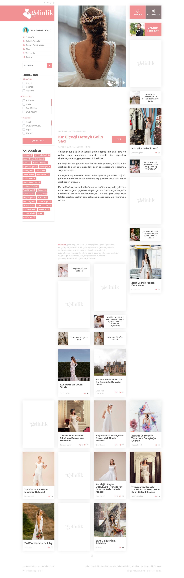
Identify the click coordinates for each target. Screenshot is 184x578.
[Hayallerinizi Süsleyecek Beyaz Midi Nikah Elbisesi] (110, 424)
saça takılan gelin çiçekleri (70, 253)
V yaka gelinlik (44, 209)
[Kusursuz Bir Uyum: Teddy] (74, 373)
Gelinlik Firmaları (33, 41)
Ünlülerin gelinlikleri (30, 186)
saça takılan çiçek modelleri (92, 250)
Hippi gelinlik (42, 194)
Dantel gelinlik (45, 167)
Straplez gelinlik (29, 198)
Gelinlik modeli (28, 194)
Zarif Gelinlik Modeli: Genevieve (143, 284)
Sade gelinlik (28, 159)
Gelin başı (27, 163)
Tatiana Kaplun (137, 153)
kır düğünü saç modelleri (94, 253)
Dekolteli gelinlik (42, 174)
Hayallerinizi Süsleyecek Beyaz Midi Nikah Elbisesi (110, 438)
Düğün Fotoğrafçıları (35, 45)
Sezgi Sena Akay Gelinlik (79, 270)
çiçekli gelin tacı (107, 245)
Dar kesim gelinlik (44, 202)
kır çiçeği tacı (92, 245)
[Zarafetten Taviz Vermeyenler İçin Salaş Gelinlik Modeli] (135, 235)
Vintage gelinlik (29, 213)
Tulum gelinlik (28, 174)
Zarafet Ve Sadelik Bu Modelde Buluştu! (36, 490)
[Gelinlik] (38, 13)
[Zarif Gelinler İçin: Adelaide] (110, 527)
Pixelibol (148, 571)
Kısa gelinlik (42, 190)
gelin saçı (71, 245)
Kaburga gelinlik (29, 178)
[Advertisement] (92, 110)
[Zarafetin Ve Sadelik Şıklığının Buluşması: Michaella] (74, 424)
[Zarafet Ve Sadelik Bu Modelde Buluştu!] (38, 475)
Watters (99, 547)
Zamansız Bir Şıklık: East (79, 339)
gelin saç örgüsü (106, 247)
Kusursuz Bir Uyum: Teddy (71, 386)
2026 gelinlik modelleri (119, 566)
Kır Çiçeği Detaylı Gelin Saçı (80, 139)
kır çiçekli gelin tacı (89, 247)
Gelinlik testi (39, 159)
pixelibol (39, 571)
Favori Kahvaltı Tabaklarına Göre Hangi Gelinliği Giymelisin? (150, 165)
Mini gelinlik (27, 155)
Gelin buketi (40, 171)
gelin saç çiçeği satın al (68, 250)
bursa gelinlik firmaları (151, 566)
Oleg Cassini (100, 445)
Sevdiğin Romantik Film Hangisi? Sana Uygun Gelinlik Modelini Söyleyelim (115, 321)
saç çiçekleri (112, 253)
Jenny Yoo (28, 547)
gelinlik (88, 566)
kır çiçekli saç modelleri (95, 256)
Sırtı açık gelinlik (29, 202)
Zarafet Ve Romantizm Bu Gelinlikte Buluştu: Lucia (109, 382)
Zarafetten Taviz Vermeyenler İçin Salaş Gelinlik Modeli (150, 234)
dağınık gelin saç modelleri (70, 256)
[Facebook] (44, 3)
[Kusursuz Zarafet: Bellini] (99, 340)
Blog (27, 49)
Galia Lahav (65, 393)
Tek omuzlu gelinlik (40, 163)
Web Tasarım (28, 571)
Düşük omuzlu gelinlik (31, 182)
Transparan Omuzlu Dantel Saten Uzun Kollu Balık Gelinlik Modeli (145, 489)
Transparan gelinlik (44, 205)
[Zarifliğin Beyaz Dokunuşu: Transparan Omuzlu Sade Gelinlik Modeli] (110, 475)
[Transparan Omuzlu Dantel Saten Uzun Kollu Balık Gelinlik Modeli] (145, 475)
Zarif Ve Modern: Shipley (38, 543)
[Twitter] (47, 3)
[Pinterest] (53, 3)
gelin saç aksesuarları (67, 258)
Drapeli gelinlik (28, 205)
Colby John (135, 290)
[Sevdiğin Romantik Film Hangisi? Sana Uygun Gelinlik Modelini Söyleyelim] (99, 321)
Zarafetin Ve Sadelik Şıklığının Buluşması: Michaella (72, 438)
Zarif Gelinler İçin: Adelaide (106, 542)
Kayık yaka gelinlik (30, 167)
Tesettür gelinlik (29, 190)
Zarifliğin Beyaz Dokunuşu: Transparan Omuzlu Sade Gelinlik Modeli (109, 488)
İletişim (28, 57)
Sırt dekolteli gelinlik (42, 155)
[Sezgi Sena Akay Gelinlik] (63, 271)
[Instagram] (50, 3)
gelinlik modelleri (101, 566)
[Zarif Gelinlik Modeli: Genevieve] (145, 269)
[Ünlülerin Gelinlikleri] (136, 29)
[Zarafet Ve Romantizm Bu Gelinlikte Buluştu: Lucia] (110, 373)
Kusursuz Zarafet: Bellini (115, 338)
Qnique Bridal (136, 445)
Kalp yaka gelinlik (29, 209)
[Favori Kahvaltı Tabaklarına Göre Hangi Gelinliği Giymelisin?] (135, 167)
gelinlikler (135, 566)
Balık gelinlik (42, 198)
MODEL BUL (38, 141)
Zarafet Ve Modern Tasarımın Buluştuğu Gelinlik (143, 438)
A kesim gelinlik (29, 217)
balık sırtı (81, 245)
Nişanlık (40, 213)
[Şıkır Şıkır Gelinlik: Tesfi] (145, 132)
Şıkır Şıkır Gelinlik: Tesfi (144, 148)
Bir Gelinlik (78, 147)
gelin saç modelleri (87, 258)
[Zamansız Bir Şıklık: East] (63, 339)
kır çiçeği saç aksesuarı (68, 247)
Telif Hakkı (30, 53)
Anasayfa (29, 37)
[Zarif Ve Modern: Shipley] (38, 527)
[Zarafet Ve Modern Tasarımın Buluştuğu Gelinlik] (145, 424)
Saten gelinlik (28, 171)
